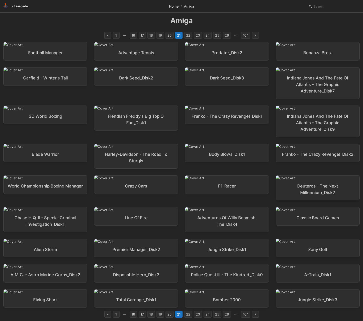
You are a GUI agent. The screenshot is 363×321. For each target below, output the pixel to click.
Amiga (189, 6)
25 (217, 35)
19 (160, 35)
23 (198, 35)
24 (207, 35)
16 (133, 35)
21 (179, 35)
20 (169, 35)
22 (188, 35)
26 (227, 35)
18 (151, 35)
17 (142, 35)
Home (174, 6)
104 (246, 35)
